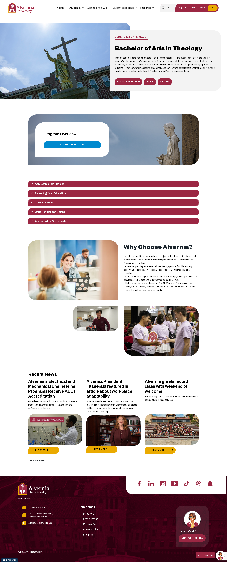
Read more (100, 449)
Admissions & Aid (97, 7)
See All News (38, 460)
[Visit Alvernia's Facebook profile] (139, 483)
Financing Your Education (50, 193)
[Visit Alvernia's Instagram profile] (162, 483)
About (60, 7)
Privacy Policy (91, 524)
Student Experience (123, 7)
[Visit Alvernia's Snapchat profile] (210, 483)
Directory (88, 513)
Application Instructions (49, 184)
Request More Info (128, 81)
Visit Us (164, 81)
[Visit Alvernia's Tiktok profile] (186, 483)
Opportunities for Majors (50, 212)
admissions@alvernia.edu (40, 523)
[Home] (21, 8)
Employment (90, 518)
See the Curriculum (72, 144)
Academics (75, 7)
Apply (150, 81)
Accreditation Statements (50, 221)
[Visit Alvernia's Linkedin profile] (151, 483)
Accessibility (90, 529)
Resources (145, 7)
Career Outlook (44, 202)
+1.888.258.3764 (36, 507)
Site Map (88, 534)
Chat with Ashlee (192, 538)
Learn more (42, 450)
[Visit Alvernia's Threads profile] (198, 483)
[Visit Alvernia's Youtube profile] (174, 483)
